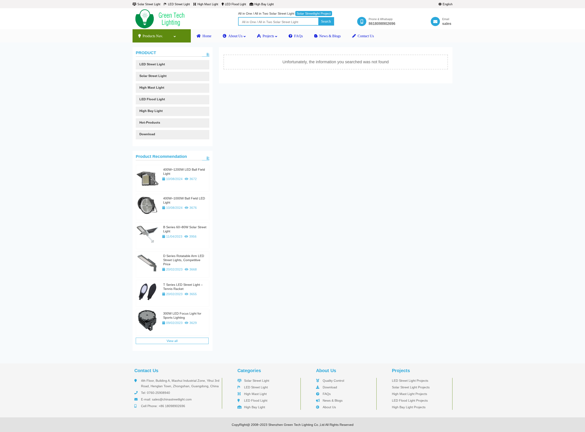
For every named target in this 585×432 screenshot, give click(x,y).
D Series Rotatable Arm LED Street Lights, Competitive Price (183, 260)
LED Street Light (179, 4)
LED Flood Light (235, 4)
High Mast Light (207, 4)
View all (172, 341)
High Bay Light (264, 4)
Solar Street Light (148, 4)
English (447, 4)
